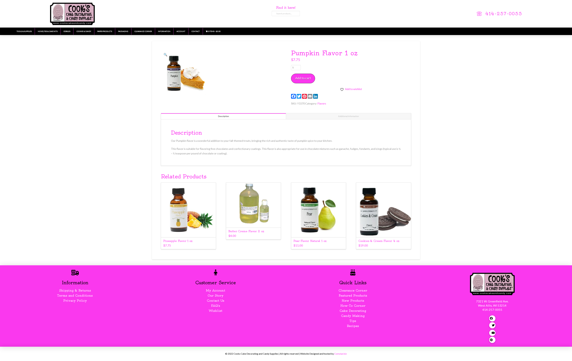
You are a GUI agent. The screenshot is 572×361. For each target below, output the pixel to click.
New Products (353, 300)
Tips (353, 321)
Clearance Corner (353, 290)
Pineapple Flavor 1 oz (177, 241)
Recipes (353, 326)
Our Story (215, 295)
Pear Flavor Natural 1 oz (310, 241)
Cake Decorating (353, 311)
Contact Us (215, 300)
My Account (215, 290)
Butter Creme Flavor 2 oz (246, 231)
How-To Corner (352, 305)
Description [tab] (223, 116)
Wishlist (215, 311)
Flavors (321, 103)
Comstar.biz (340, 353)
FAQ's (215, 305)
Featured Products (353, 295)
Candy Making (353, 316)
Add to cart (303, 78)
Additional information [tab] (348, 116)
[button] (165, 54)
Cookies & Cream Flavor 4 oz (378, 241)
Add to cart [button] (189, 232)
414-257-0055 (503, 13)
